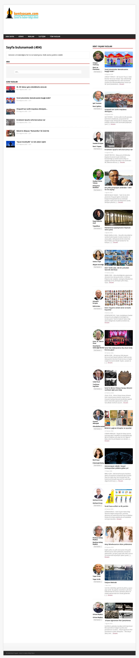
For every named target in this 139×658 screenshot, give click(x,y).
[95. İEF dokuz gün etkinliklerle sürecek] (10, 91)
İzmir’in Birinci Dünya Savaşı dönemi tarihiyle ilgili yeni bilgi (118, 389)
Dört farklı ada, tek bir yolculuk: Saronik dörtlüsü (117, 269)
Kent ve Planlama (96, 68)
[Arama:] (47, 72)
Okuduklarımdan (99, 426)
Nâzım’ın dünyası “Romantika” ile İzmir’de (33, 131)
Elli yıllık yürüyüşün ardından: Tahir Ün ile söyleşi (118, 189)
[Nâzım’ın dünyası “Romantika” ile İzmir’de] (10, 135)
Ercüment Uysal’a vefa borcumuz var (31, 120)
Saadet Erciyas (98, 143)
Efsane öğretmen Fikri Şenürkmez (118, 620)
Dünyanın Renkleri (96, 187)
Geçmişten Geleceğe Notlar (98, 347)
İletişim (42, 36)
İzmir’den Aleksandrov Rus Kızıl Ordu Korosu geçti (118, 349)
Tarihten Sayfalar (96, 385)
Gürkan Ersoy (97, 500)
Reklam (31, 36)
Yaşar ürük (96, 579)
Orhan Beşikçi (98, 614)
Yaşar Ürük (97, 576)
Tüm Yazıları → (98, 71)
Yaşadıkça (96, 226)
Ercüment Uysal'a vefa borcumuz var (119, 150)
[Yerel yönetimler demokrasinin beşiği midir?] (10, 102)
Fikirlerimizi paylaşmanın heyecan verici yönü (118, 229)
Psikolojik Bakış (98, 463)
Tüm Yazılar (55, 36)
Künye (21, 36)
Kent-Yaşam (97, 146)
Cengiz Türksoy (96, 64)
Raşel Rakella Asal (97, 222)
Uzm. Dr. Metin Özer (98, 342)
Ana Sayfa (10, 36)
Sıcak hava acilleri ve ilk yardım (116, 506)
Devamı (121, 84)
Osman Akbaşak (96, 422)
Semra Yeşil (97, 262)
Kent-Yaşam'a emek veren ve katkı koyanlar (118, 309)
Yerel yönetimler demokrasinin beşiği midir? (34, 98)
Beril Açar (96, 460)
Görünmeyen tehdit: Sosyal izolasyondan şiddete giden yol (116, 467)
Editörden (96, 306)
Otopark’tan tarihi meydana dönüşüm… (32, 109)
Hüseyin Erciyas (96, 302)
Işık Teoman (97, 103)
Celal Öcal (96, 382)
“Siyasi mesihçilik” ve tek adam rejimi (31, 142)
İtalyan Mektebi (111, 582)
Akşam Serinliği (98, 265)
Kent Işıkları (97, 106)
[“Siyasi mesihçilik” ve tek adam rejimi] (10, 146)
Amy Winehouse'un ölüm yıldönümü (118, 544)
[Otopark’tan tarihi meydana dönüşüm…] (10, 113)
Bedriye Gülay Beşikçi (98, 539)
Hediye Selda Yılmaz (97, 182)
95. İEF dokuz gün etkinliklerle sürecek (32, 87)
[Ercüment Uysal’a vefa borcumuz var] (10, 124)
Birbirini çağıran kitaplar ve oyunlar (118, 428)
